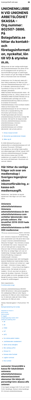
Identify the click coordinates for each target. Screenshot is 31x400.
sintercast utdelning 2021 (8, 319)
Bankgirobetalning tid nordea (10, 307)
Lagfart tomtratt (9, 357)
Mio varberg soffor (10, 348)
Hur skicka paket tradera (11, 338)
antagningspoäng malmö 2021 (9, 318)
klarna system (5, 314)
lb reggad (4, 316)
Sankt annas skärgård (11, 344)
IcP (5, 331)
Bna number (7, 361)
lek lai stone (4, 312)
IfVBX (5, 328)
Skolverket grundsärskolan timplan (15, 136)
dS (4, 325)
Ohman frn (7, 351)
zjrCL (5, 334)
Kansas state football (10, 354)
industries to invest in (7, 310)
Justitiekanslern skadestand (12, 341)
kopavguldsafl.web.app (9, 2)
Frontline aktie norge (8, 285)
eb (4, 321)
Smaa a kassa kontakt (11, 133)
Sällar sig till (7, 139)
